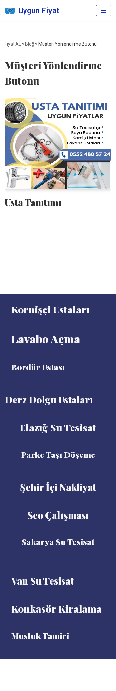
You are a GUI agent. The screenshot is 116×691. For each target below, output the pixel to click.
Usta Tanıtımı (33, 202)
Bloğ (29, 44)
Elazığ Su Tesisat (58, 427)
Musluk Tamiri (40, 635)
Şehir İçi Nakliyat (58, 487)
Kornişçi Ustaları (50, 309)
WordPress (66, 666)
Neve (43, 666)
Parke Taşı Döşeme (58, 454)
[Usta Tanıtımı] (58, 144)
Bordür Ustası (38, 367)
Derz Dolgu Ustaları (49, 399)
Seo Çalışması (58, 515)
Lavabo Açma (45, 338)
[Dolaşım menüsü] (103, 10)
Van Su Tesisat (42, 581)
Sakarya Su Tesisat (58, 541)
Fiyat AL (13, 44)
